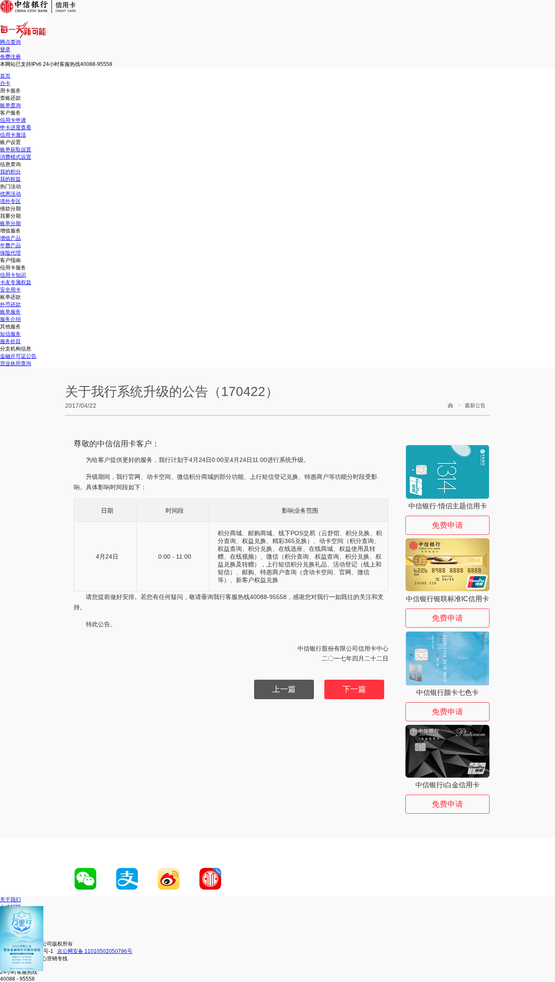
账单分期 (10, 223)
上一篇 (284, 689)
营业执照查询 (15, 363)
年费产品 (10, 245)
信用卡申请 (13, 120)
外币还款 (10, 304)
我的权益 (10, 179)
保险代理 (10, 253)
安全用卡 (10, 290)
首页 (5, 76)
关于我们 (10, 900)
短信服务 (10, 334)
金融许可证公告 (18, 356)
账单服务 (10, 312)
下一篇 (354, 689)
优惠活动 (10, 194)
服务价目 (10, 341)
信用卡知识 (13, 275)
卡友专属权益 (15, 282)
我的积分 (10, 172)
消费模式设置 (15, 157)
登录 (5, 49)
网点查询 (10, 42)
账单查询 (10, 105)
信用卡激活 (13, 135)
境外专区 (10, 201)
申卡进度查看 (15, 127)
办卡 (5, 83)
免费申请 (447, 525)
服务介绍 (10, 319)
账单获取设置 (15, 150)
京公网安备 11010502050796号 (94, 951)
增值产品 (10, 238)
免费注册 (10, 57)
